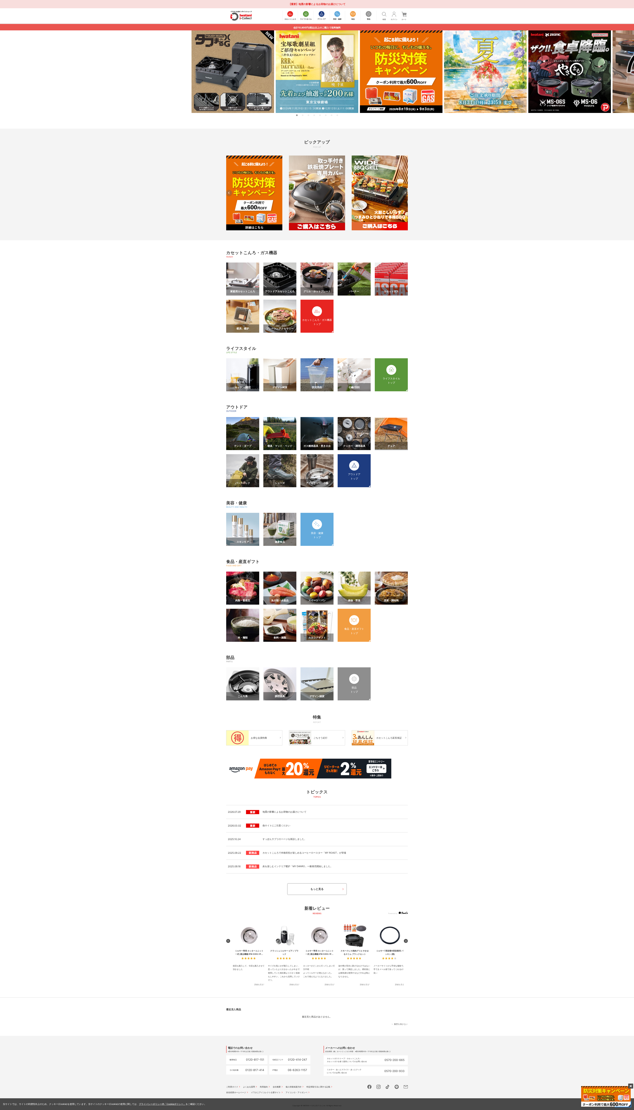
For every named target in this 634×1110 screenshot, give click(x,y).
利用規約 (264, 1087)
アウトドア (237, 407)
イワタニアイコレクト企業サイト (266, 1092)
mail (406, 1087)
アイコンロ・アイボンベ (296, 1092)
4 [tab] (314, 115)
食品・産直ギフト (243, 561)
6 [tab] (325, 115)
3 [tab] (308, 115)
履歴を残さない (401, 1024)
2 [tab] (302, 115)
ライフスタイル (241, 348)
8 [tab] (337, 115)
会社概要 (277, 1087)
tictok (388, 1087)
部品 (230, 657)
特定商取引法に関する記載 (318, 1087)
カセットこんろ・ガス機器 (251, 252)
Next (405, 193)
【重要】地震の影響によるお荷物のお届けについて (317, 4)
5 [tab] (320, 115)
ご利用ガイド (232, 1087)
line (397, 1087)
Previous (229, 193)
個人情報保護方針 (293, 1087)
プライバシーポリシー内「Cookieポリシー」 (162, 1104)
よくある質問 (249, 1087)
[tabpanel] (317, 71)
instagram (378, 1087)
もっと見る (317, 889)
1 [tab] (297, 115)
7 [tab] (331, 115)
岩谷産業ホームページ (236, 1092)
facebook (369, 1087)
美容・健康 (236, 502)
